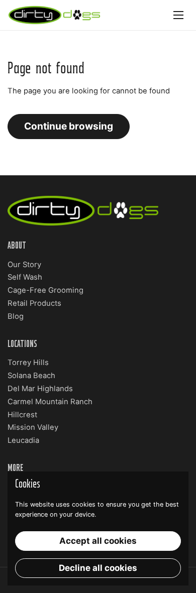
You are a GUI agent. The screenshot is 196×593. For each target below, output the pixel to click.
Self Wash (25, 277)
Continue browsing (68, 126)
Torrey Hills (28, 362)
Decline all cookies (98, 568)
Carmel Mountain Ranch (50, 401)
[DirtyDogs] (54, 15)
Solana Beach (31, 375)
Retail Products (34, 303)
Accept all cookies (98, 541)
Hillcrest (22, 414)
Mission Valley (33, 427)
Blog (16, 316)
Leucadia (23, 440)
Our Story (24, 264)
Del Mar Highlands (40, 388)
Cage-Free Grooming (45, 290)
